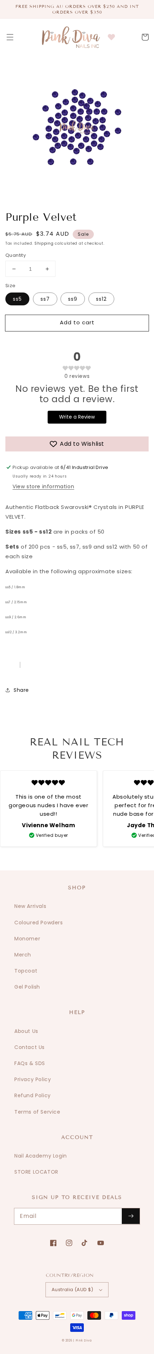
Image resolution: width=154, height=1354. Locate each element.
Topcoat (25, 970)
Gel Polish (27, 986)
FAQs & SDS (29, 1063)
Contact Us (29, 1047)
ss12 (101, 299)
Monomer (27, 938)
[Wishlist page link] (111, 37)
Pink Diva (84, 1340)
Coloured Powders (38, 922)
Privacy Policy (32, 1079)
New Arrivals (30, 906)
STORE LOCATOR (36, 1171)
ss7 (45, 299)
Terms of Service (37, 1111)
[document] (77, 128)
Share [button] (21, 690)
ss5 (17, 299)
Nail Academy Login (40, 1155)
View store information (43, 486)
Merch (22, 954)
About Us (26, 1031)
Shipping (44, 243)
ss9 (72, 299)
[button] (10, 37)
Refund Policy (32, 1095)
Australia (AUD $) (72, 1289)
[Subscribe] (131, 1216)
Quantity (15, 255)
